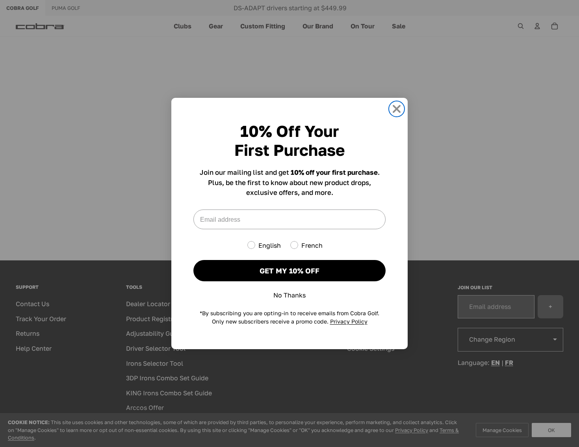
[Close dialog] (397, 109)
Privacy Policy (348, 321)
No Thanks (289, 295)
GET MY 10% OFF (289, 270)
